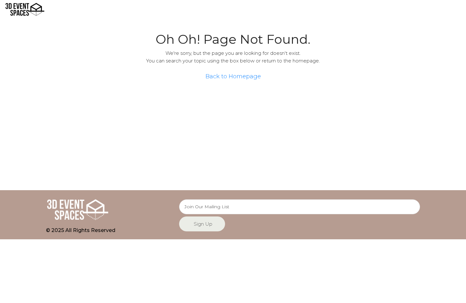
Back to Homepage (233, 76)
